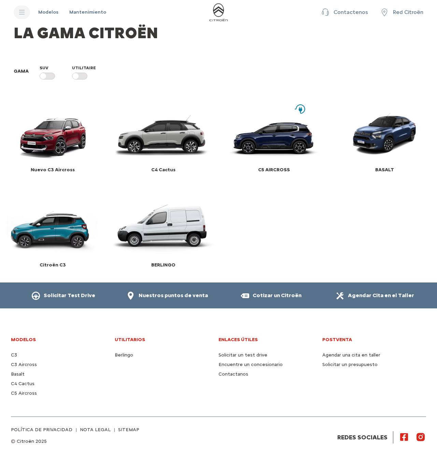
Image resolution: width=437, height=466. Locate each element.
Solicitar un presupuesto (350, 364)
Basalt (18, 374)
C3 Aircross (24, 364)
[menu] (22, 12)
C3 (14, 355)
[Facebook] (404, 436)
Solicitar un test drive (242, 355)
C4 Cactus (22, 384)
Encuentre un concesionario (250, 364)
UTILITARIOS (130, 340)
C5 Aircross (24, 393)
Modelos (23, 340)
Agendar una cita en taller (351, 355)
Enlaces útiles (238, 340)
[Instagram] (420, 436)
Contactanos (233, 374)
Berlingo (124, 355)
